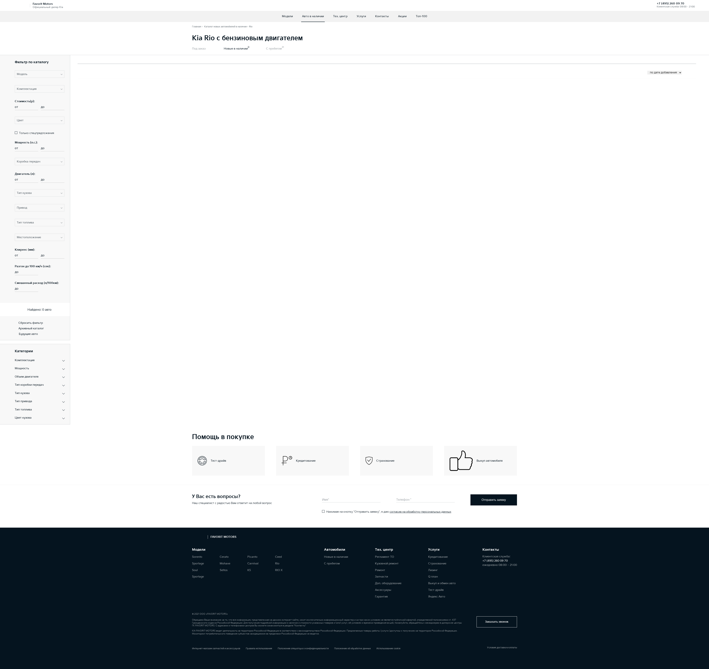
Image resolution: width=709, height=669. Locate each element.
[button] (39, 74)
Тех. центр (340, 16)
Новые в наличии (236, 48)
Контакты (382, 16)
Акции (402, 16)
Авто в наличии (313, 16)
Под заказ (198, 48)
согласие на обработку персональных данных (420, 512)
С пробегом (274, 48)
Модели (287, 16)
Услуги (361, 16)
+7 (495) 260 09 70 (670, 3)
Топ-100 (421, 16)
